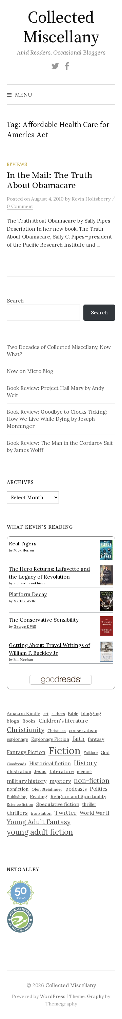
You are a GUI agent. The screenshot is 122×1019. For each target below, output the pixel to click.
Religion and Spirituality (78, 796)
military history (26, 780)
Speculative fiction (57, 804)
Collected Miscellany (61, 28)
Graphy (95, 996)
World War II (94, 813)
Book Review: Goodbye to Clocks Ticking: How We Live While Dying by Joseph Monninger (57, 419)
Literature (61, 771)
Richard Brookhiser (29, 583)
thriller (89, 804)
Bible (73, 713)
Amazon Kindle (23, 713)
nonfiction (17, 789)
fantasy (96, 739)
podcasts (76, 789)
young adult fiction (40, 832)
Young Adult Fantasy (38, 822)
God (105, 752)
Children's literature (63, 721)
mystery (60, 780)
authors (58, 713)
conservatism (83, 730)
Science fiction (20, 804)
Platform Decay (28, 594)
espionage (17, 739)
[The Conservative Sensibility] (106, 625)
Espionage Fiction (50, 739)
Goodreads (16, 764)
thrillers (17, 812)
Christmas (56, 730)
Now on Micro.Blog (30, 371)
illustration (19, 771)
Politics (98, 789)
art (45, 713)
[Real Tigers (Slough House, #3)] (106, 549)
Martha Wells (25, 601)
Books (29, 721)
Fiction (64, 750)
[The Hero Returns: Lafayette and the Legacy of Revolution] (106, 574)
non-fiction (91, 780)
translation (41, 813)
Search (15, 300)
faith (78, 739)
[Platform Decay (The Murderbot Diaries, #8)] (106, 601)
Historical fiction (50, 763)
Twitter (66, 812)
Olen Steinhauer (47, 789)
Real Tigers (22, 543)
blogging (91, 713)
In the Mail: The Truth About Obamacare (49, 180)
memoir (84, 771)
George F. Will (25, 626)
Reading (38, 796)
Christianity (25, 729)
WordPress (52, 996)
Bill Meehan (23, 659)
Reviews (17, 164)
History (85, 763)
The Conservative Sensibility (44, 620)
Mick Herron (24, 550)
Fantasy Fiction (26, 752)
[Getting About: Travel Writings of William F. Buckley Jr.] (106, 651)
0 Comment (20, 206)
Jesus (40, 771)
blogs (13, 721)
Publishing (17, 796)
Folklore (91, 752)
